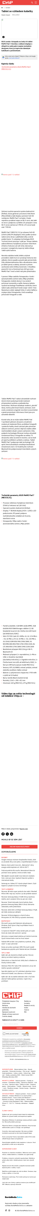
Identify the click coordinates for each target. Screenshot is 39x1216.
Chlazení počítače (20, 1094)
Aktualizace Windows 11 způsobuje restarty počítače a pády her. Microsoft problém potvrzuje (19, 1121)
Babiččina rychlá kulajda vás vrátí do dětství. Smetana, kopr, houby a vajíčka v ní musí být (19, 1172)
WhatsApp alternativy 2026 (10, 1077)
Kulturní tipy (27, 1073)
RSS (25, 1012)
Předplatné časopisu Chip (10, 1001)
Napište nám (24, 829)
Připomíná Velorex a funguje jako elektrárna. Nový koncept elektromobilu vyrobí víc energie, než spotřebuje (19, 1126)
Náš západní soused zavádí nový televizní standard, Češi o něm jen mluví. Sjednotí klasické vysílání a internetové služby (18, 878)
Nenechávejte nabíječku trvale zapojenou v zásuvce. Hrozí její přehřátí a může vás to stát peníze (19, 1143)
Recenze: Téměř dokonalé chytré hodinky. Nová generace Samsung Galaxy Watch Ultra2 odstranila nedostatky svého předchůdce (17, 904)
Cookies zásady (7, 1016)
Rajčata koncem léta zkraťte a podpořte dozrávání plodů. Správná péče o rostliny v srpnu (18, 1166)
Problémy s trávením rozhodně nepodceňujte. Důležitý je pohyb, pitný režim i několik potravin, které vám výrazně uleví (18, 1160)
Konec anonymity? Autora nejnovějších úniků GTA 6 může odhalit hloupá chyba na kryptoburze (18, 1137)
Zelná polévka (11, 1086)
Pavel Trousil (5, 15)
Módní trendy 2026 (26, 1075)
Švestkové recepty (13, 1088)
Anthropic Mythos (20, 1099)
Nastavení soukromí (8, 1012)
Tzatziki (19, 1086)
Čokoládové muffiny (14, 1082)
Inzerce (26, 1010)
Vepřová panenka (20, 1080)
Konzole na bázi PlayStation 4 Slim (13, 1101)
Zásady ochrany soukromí (10, 1014)
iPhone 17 (5, 1103)
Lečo (4, 1088)
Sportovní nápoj (13, 1084)
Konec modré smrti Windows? (22, 1097)
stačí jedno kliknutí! (14, 58)
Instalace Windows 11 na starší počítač (20, 1095)
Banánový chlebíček (27, 1082)
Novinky (8, 7)
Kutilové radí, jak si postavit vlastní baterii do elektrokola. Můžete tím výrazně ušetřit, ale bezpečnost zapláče (18, 1115)
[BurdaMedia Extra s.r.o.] (12, 995)
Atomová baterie (31, 1099)
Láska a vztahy (18, 1073)
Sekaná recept (27, 1086)
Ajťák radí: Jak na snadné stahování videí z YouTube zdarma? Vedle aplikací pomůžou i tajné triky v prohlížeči (18, 979)
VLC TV (11, 1103)
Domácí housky (24, 1088)
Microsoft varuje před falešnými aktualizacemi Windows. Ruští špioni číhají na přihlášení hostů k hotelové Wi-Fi (17, 925)
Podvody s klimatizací (21, 1103)
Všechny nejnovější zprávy (19, 847)
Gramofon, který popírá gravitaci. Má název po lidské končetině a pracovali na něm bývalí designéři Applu (17, 1132)
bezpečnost (5, 921)
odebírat (20, 1028)
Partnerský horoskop (15, 1071)
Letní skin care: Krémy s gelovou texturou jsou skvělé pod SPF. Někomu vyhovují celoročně (18, 1183)
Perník (34, 1086)
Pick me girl (26, 1071)
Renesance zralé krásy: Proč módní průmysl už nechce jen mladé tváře (19, 1178)
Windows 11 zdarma (8, 1099)
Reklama (5, 1005)
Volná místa (6, 1003)
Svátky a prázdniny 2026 (13, 1075)
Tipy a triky (5, 953)
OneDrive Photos (7, 1097)
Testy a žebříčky (7, 889)
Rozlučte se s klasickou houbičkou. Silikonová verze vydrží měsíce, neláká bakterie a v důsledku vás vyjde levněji (19, 1153)
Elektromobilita (29, 1101)
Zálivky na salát (24, 1084)
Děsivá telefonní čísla (20, 1069)
